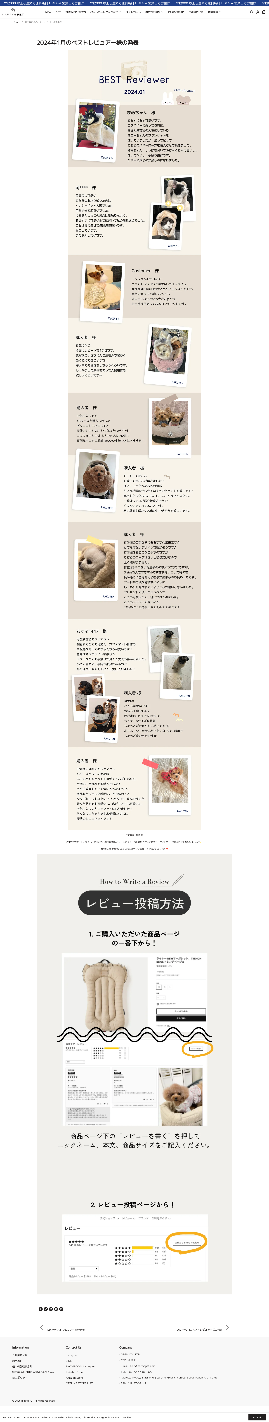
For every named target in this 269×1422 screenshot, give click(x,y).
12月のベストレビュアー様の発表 (66, 1329)
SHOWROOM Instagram (80, 1366)
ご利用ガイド (19, 1355)
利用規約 (17, 1361)
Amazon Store (74, 1377)
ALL (18, 22)
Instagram (72, 1355)
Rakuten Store (74, 1372)
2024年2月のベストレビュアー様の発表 (199, 1329)
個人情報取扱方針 (22, 1366)
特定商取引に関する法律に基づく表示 (33, 1372)
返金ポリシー (19, 1377)
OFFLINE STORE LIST (79, 1383)
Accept (257, 1417)
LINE (69, 1361)
